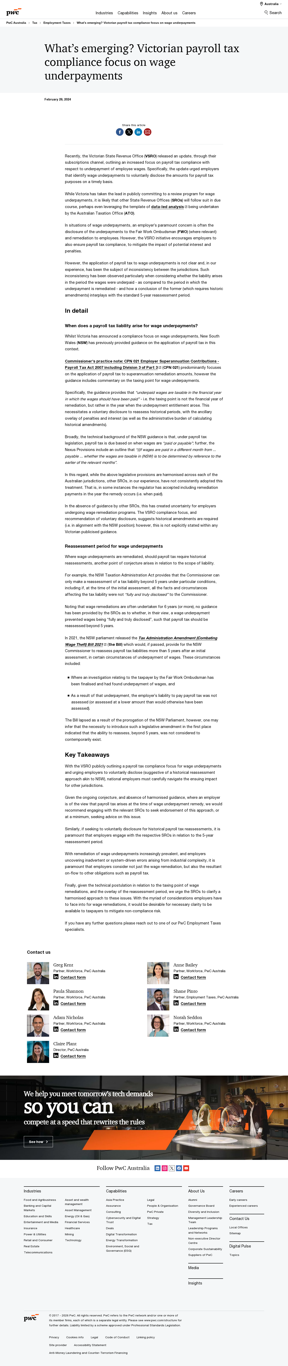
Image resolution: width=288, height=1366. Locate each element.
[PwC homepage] (14, 10)
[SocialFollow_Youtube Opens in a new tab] (186, 1169)
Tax (34, 22)
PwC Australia (16, 22)
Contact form (73, 977)
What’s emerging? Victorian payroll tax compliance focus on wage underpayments (136, 22)
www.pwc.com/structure (160, 1320)
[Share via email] (147, 131)
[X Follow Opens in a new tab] (172, 1169)
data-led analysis (167, 206)
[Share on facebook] (120, 131)
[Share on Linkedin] (138, 131)
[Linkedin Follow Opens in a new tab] (55, 976)
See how (36, 1142)
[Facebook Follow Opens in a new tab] (179, 1169)
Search (275, 12)
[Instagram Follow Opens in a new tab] (165, 1169)
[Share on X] (129, 131)
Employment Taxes (57, 22)
